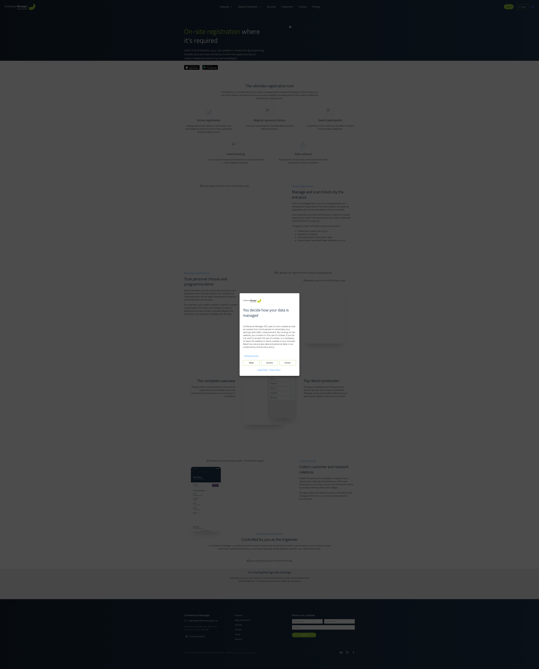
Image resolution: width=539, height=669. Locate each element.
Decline (269, 362)
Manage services (251, 355)
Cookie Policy (262, 369)
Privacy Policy (274, 369)
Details (288, 362)
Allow (251, 362)
